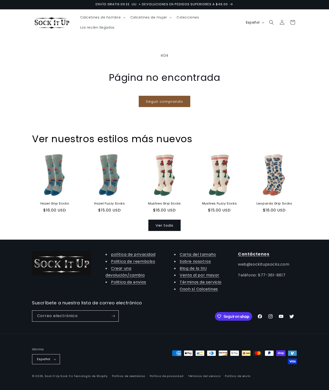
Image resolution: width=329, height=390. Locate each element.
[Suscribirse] (113, 316)
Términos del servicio (204, 376)
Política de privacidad (167, 376)
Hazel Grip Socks (54, 204)
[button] (102, 17)
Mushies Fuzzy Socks (219, 204)
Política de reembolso (128, 376)
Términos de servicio (201, 282)
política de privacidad (133, 254)
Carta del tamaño (198, 254)
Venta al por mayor (199, 275)
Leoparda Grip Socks (274, 204)
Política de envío (237, 376)
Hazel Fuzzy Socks (109, 204)
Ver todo (164, 225)
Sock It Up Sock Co (59, 376)
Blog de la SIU (193, 268)
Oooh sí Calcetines (199, 289)
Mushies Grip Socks (164, 204)
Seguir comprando (164, 101)
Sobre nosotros (195, 261)
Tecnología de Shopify (91, 376)
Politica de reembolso (133, 261)
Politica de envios (128, 282)
